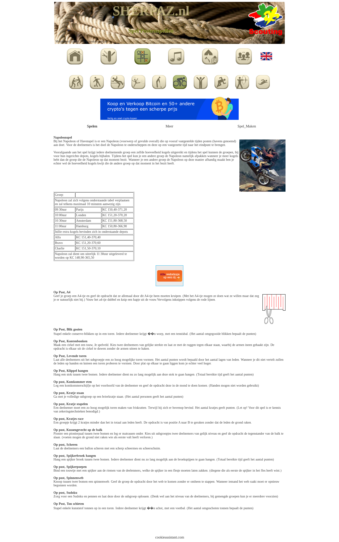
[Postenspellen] (180, 81)
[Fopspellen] (118, 81)
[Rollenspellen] (242, 81)
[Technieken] (109, 55)
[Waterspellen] (263, 81)
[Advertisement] (169, 524)
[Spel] (142, 55)
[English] (266, 55)
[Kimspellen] (138, 81)
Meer (169, 126)
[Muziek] (176, 55)
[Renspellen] (221, 81)
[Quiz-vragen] (201, 81)
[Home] (75, 55)
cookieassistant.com (169, 537)
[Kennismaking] (76, 81)
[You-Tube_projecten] (210, 55)
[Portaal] (244, 55)
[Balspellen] (97, 81)
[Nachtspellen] (159, 81)
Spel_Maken (247, 126)
